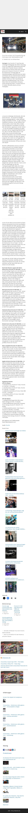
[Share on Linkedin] (12, 750)
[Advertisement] (14, 15)
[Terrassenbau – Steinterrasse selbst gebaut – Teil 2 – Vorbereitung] (4, 738)
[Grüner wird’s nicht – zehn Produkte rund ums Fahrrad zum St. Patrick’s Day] (6, 772)
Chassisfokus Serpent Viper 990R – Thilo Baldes (12, 662)
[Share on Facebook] (4, 750)
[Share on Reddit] (8, 750)
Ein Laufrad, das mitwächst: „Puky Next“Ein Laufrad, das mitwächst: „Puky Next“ (13, 796)
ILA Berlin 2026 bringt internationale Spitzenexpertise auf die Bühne (14, 562)
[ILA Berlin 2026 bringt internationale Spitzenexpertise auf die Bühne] (11, 570)
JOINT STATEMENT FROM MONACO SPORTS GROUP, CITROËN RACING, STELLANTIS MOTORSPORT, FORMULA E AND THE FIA (15, 460)
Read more (5, 804)
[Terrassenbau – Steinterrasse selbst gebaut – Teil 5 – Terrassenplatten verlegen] (4, 710)
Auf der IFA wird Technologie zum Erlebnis (15, 430)
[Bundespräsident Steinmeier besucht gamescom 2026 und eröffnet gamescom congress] (11, 485)
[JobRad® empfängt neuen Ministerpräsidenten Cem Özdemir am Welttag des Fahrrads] (11, 586)
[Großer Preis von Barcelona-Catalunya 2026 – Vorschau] (11, 502)
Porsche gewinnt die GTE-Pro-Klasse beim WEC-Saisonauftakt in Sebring (7, 620)
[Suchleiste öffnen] (26, 31)
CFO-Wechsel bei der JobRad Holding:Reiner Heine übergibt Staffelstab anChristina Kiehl (15, 528)
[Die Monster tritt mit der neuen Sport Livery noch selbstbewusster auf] (6, 763)
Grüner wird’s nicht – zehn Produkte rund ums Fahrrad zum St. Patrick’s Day (14, 768)
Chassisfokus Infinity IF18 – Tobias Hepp (10, 663)
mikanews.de (6, 658)
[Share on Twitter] (6, 750)
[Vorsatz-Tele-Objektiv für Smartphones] (4, 700)
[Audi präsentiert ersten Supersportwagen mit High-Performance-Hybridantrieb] (11, 553)
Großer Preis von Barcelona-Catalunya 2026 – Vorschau (14, 494)
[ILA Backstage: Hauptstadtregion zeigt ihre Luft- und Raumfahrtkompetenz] (11, 519)
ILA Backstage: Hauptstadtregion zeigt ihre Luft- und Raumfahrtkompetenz (14, 511)
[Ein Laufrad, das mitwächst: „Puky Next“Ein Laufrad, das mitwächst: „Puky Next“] (6, 801)
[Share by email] (15, 750)
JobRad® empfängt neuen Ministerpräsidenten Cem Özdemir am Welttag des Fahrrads (14, 579)
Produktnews (7, 753)
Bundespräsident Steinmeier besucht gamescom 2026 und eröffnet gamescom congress (15, 477)
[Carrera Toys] (12, 653)
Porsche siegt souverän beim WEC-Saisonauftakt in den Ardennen (7, 608)
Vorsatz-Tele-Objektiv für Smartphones (12, 697)
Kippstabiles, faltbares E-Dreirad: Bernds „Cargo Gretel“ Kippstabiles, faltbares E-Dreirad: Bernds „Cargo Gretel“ (12, 787)
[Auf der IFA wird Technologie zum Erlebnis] (11, 437)
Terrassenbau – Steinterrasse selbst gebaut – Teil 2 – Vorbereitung (14, 734)
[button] (5, 199)
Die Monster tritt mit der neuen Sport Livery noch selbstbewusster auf (13, 758)
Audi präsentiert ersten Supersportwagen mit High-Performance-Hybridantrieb (15, 545)
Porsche (8, 425)
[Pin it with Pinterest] (10, 750)
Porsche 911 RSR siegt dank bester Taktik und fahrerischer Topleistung (18, 609)
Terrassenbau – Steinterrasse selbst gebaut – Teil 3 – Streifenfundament (14, 724)
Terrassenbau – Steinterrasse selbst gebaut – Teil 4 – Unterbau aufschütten (14, 715)
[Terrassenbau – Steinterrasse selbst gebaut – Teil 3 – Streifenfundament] (4, 729)
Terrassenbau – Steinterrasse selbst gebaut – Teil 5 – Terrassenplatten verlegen (14, 705)
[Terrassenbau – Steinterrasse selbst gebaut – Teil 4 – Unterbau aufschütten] (4, 719)
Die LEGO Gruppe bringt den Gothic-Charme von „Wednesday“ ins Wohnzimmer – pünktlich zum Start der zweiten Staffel (13, 777)
